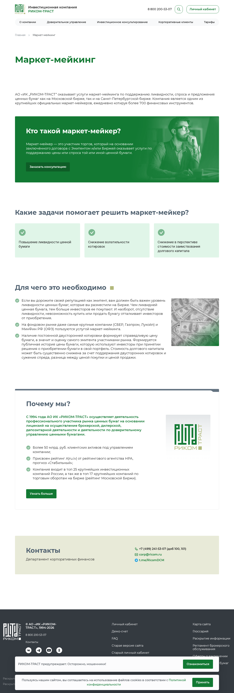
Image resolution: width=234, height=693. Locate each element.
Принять (202, 682)
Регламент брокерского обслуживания (211, 647)
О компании (27, 22)
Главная (20, 35)
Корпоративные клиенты (175, 22)
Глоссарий (200, 631)
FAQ (115, 638)
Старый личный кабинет (130, 652)
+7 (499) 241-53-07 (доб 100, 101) (162, 549)
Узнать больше (41, 493)
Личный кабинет (125, 624)
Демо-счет (120, 631)
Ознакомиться (198, 664)
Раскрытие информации (211, 638)
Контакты (32, 642)
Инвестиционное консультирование (122, 22)
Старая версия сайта (127, 645)
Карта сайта (202, 624)
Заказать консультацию (48, 167)
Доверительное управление (66, 22)
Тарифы (209, 22)
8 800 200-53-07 (160, 9)
